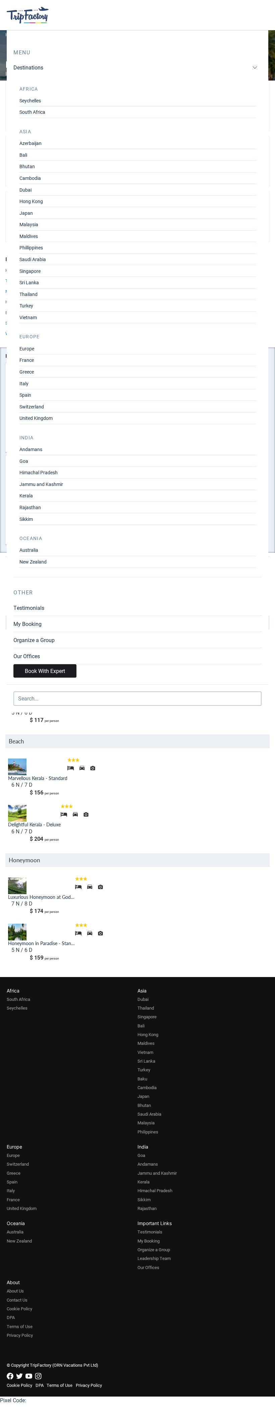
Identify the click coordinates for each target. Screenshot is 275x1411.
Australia (28, 550)
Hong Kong (31, 201)
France (26, 360)
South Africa (32, 112)
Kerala (26, 495)
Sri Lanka (29, 282)
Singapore (30, 271)
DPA (11, 1317)
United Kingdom (36, 418)
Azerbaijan (30, 143)
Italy (24, 383)
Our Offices (26, 656)
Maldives (28, 236)
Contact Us (17, 1300)
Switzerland (31, 406)
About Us (15, 1291)
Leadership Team (154, 1258)
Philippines (148, 1132)
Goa (23, 461)
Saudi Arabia (32, 259)
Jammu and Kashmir (41, 484)
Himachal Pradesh (38, 472)
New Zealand (33, 561)
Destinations (28, 67)
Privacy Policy (20, 1335)
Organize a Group (34, 639)
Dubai (25, 190)
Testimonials (28, 607)
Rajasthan (30, 507)
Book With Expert (45, 670)
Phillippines (31, 247)
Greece (26, 372)
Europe (26, 348)
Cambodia (30, 178)
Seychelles (30, 100)
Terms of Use (20, 1326)
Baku (142, 1079)
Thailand (28, 294)
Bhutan (27, 166)
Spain (25, 395)
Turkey (26, 305)
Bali (23, 155)
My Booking (27, 623)
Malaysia (28, 224)
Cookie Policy (19, 1309)
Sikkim (26, 519)
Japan (26, 213)
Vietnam (28, 317)
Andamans (30, 449)
